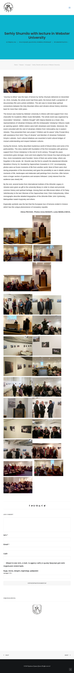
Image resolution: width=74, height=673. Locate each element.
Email (6, 544)
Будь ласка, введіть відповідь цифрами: (21, 571)
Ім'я (5, 535)
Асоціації (24, 42)
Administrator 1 (62, 42)
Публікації (47, 42)
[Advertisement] (17, 632)
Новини (40, 42)
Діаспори (32, 42)
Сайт (5, 554)
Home (16, 65)
